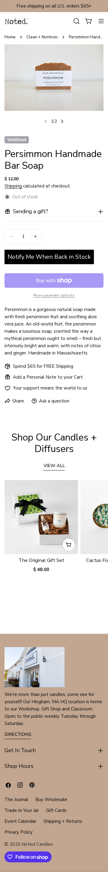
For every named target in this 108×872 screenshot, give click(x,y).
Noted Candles (37, 844)
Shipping (13, 186)
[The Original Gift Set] (41, 517)
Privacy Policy (18, 832)
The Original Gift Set (41, 560)
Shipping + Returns (63, 821)
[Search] (76, 21)
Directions (17, 734)
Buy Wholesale (51, 800)
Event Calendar (20, 821)
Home (10, 37)
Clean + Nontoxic (42, 37)
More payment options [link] (54, 295)
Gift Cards (56, 810)
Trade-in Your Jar (21, 810)
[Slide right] (62, 121)
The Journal (16, 800)
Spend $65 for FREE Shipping (43, 366)
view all (54, 466)
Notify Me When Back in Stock (49, 257)
